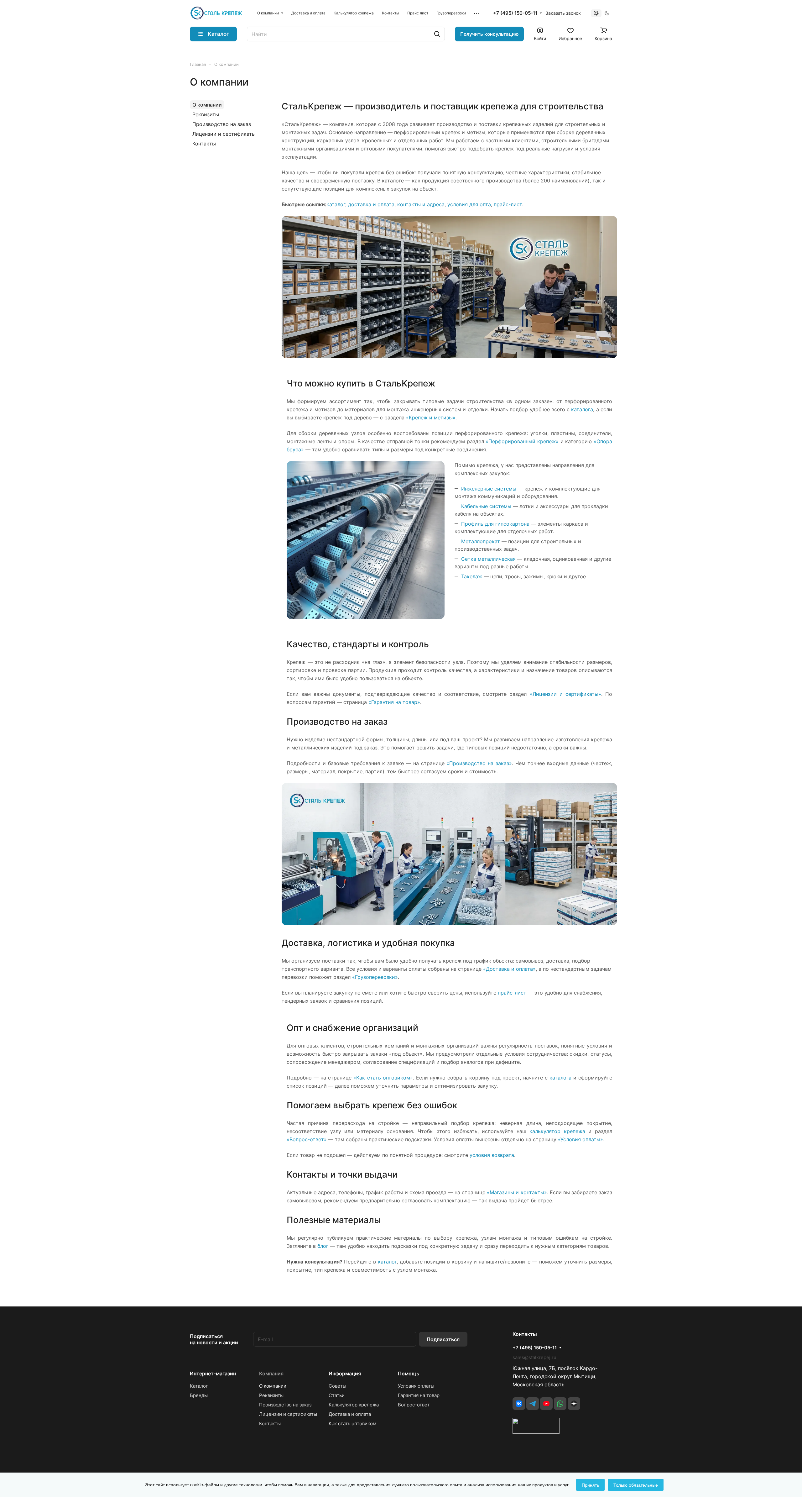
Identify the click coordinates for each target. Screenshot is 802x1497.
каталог (335, 204)
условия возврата (492, 1155)
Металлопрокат (480, 541)
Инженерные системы (488, 489)
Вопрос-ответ (414, 1405)
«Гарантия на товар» (394, 702)
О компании (207, 105)
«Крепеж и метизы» (431, 417)
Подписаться (443, 1339)
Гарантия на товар (419, 1395)
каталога (582, 409)
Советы (337, 1386)
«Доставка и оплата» (509, 969)
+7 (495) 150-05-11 (515, 13)
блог (322, 1246)
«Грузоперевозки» (375, 977)
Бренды (199, 1395)
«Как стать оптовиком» (383, 1077)
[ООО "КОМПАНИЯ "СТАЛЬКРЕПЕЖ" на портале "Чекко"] (536, 1432)
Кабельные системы (486, 506)
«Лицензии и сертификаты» (565, 694)
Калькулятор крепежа (354, 1405)
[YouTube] (546, 1403)
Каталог (199, 1386)
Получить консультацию (489, 34)
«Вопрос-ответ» (307, 1139)
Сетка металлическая (488, 559)
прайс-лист (508, 204)
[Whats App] (560, 1403)
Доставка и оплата (350, 1414)
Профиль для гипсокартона (495, 524)
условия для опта (469, 204)
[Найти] (437, 34)
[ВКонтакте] (519, 1403)
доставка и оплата (371, 204)
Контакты (204, 143)
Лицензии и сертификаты (224, 134)
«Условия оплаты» (580, 1139)
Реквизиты (205, 114)
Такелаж (471, 576)
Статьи (337, 1395)
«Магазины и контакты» (517, 1192)
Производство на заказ (221, 124)
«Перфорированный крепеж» (522, 441)
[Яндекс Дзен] (574, 1403)
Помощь (408, 1373)
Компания (271, 1373)
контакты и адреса (421, 204)
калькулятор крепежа (557, 1131)
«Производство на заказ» (479, 763)
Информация (345, 1373)
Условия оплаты (416, 1386)
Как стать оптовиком (352, 1423)
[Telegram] (532, 1403)
